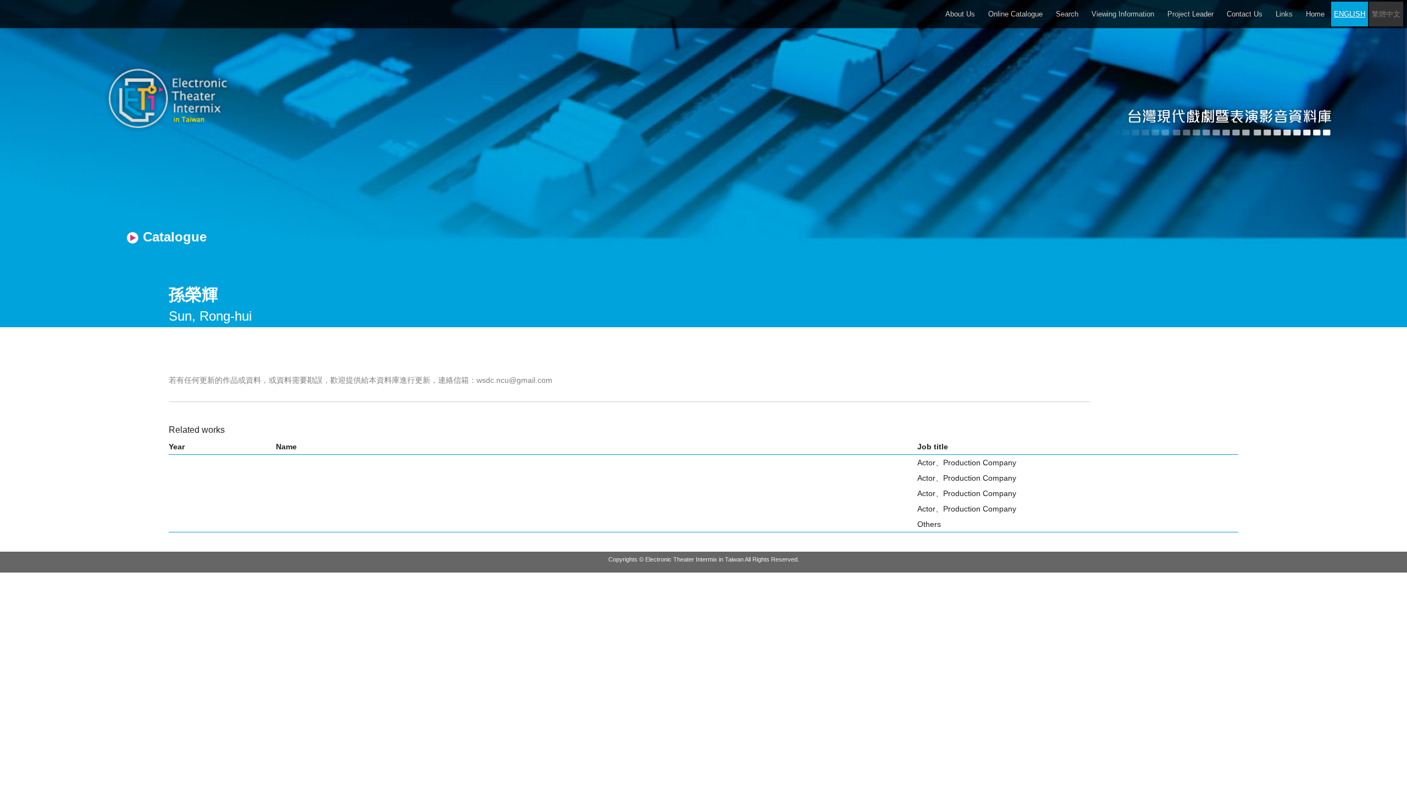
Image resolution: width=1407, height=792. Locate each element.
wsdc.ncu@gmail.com (514, 380)
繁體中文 (1386, 14)
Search (1067, 14)
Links (1284, 14)
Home (1315, 14)
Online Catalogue (1015, 14)
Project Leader (1190, 14)
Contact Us (1244, 14)
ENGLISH (1349, 14)
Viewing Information (1123, 14)
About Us (960, 14)
